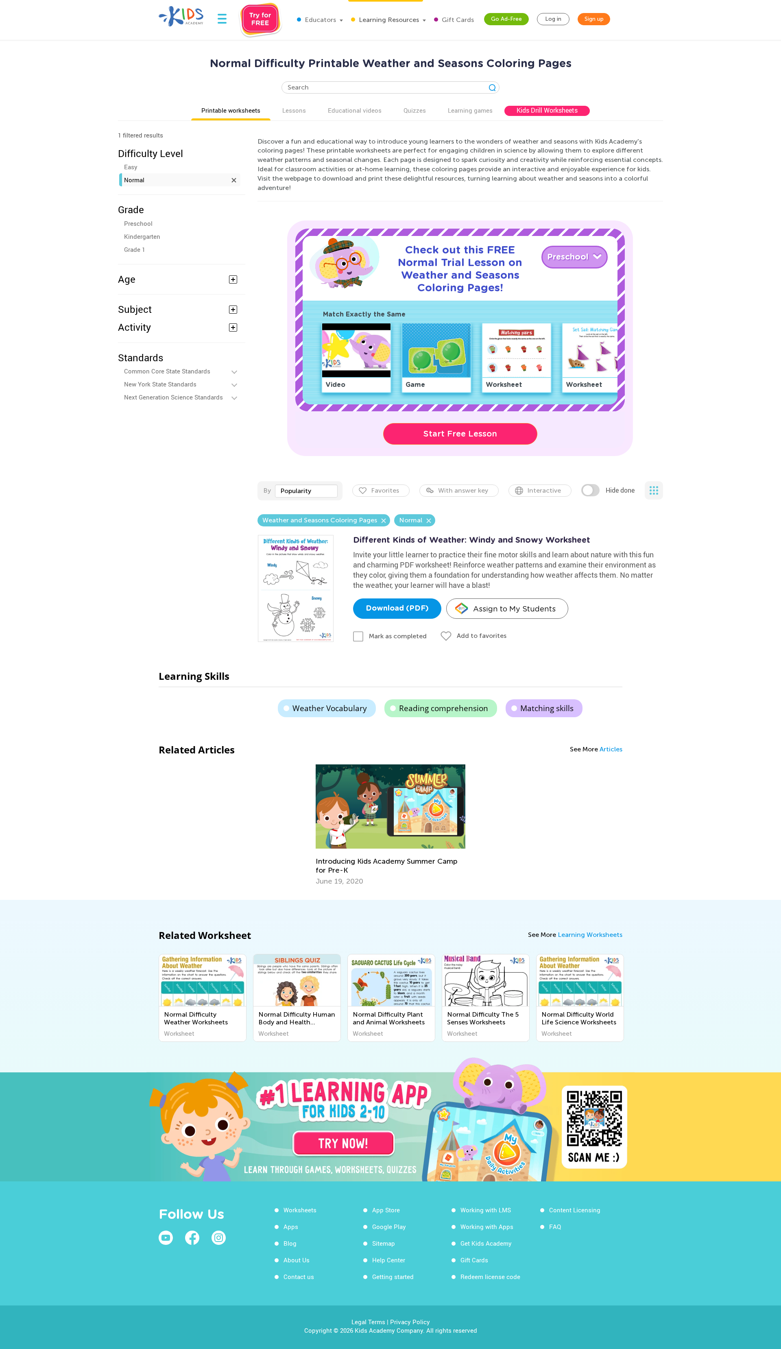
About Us (297, 1260)
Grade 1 (134, 249)
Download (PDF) (397, 608)
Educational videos (355, 110)
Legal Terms (368, 1322)
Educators (319, 20)
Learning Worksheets (590, 935)
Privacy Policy (410, 1322)
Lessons (294, 110)
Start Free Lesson (460, 434)
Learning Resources (388, 20)
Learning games (470, 110)
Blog (290, 1243)
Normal (134, 180)
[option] (390, 825)
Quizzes (415, 110)
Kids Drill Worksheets (547, 110)
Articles (611, 749)
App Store (386, 1210)
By (267, 490)
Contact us (299, 1277)
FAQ (555, 1226)
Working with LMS (485, 1210)
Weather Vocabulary (329, 708)
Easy (130, 167)
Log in (553, 18)
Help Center (388, 1260)
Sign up (594, 18)
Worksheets (300, 1210)
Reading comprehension (443, 708)
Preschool (138, 223)
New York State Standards (160, 384)
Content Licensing (574, 1210)
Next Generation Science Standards (173, 397)
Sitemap (383, 1243)
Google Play (389, 1226)
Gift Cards (457, 20)
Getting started (393, 1277)
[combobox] (306, 491)
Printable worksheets (230, 110)
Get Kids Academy (486, 1243)
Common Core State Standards (167, 371)
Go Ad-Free (506, 18)
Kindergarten (142, 236)
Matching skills (547, 708)
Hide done (620, 490)
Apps (291, 1226)
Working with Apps (486, 1226)
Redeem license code (490, 1277)
